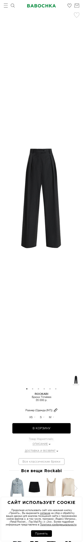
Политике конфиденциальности (58, 524)
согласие (45, 513)
